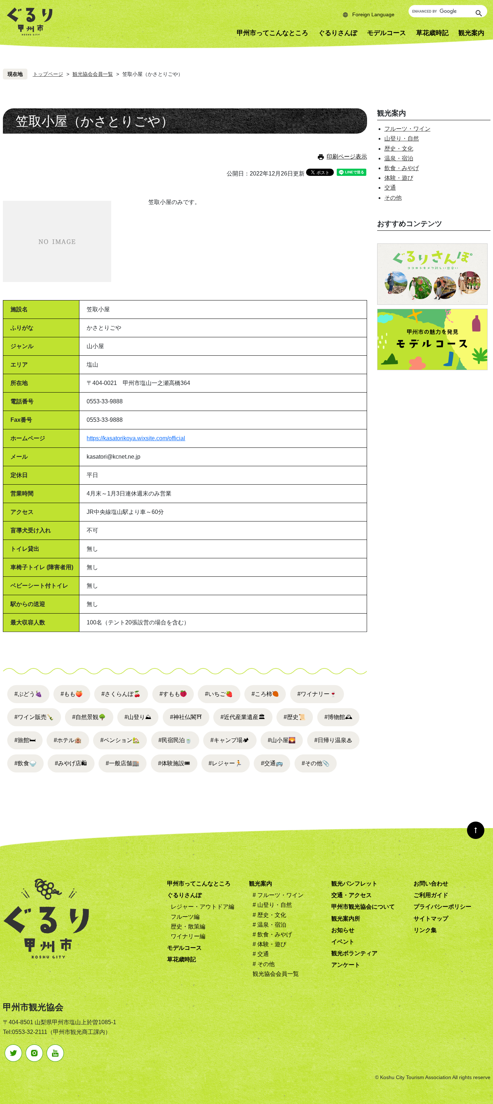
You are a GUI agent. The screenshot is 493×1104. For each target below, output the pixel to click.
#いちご (219, 694)
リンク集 (425, 930)
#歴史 (295, 717)
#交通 (272, 763)
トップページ (48, 74)
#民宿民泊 (175, 740)
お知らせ (342, 930)
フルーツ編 (185, 917)
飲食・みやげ (401, 168)
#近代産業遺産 (243, 717)
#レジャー (225, 763)
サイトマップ (431, 918)
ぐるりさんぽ (337, 32)
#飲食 (25, 763)
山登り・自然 (401, 138)
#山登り (138, 717)
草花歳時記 (432, 32)
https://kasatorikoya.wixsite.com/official (136, 438)
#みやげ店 (71, 763)
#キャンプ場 (229, 740)
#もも (72, 694)
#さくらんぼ (121, 694)
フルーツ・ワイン (407, 129)
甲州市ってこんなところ (272, 32)
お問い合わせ (431, 883)
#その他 (316, 763)
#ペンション (120, 740)
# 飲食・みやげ (272, 934)
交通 (390, 188)
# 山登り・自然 (272, 905)
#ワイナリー (317, 694)
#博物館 (338, 717)
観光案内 (260, 883)
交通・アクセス (351, 895)
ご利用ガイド (431, 895)
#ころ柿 (262, 694)
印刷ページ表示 (347, 156)
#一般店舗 (122, 763)
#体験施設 (174, 763)
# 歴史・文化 (269, 915)
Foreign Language (373, 14)
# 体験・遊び (269, 944)
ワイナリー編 (188, 936)
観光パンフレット (354, 883)
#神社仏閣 (186, 717)
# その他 (264, 964)
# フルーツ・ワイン (278, 895)
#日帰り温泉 (333, 740)
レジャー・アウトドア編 (202, 907)
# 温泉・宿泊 (269, 925)
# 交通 (261, 954)
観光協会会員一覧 (93, 74)
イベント (342, 942)
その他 (393, 198)
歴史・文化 (398, 149)
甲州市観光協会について (363, 907)
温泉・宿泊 (398, 158)
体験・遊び (398, 178)
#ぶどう (28, 694)
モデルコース (386, 32)
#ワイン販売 (34, 717)
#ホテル (68, 740)
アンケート (345, 965)
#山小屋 (282, 740)
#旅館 (24, 740)
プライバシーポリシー (442, 907)
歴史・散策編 (188, 926)
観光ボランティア (354, 953)
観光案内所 (345, 918)
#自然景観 (89, 717)
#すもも (170, 694)
